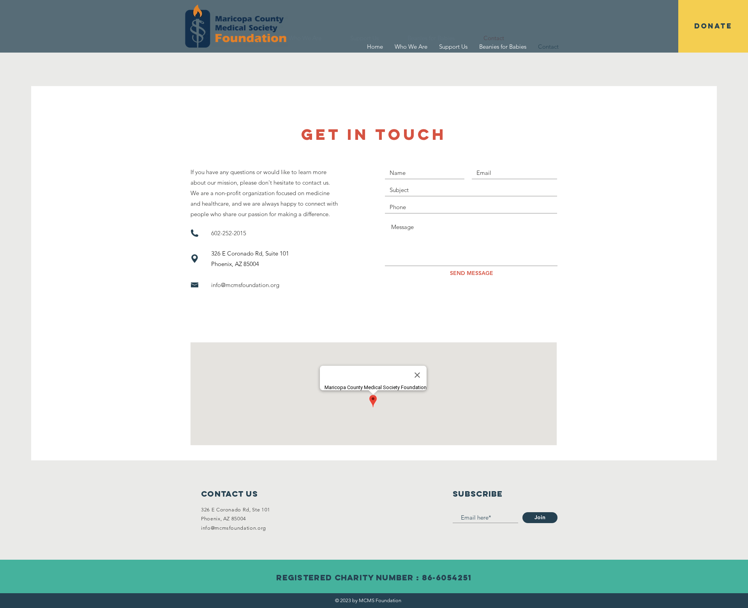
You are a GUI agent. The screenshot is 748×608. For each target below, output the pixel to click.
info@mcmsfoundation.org (245, 285)
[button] (713, 26)
